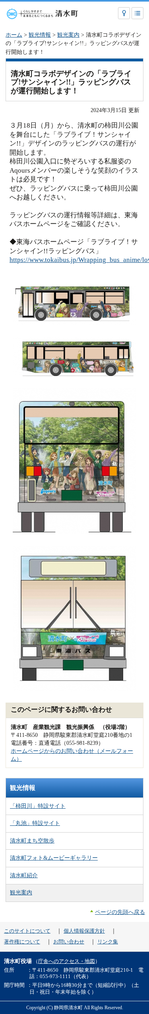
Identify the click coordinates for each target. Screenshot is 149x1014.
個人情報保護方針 (84, 931)
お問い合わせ (68, 942)
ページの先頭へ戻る (120, 912)
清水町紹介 (24, 875)
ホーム (14, 35)
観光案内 (68, 35)
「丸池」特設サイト (35, 823)
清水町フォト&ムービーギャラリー (54, 858)
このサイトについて (27, 931)
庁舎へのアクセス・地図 (66, 961)
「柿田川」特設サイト (38, 806)
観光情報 (40, 35)
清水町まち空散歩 (32, 840)
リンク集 (107, 942)
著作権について (22, 942)
